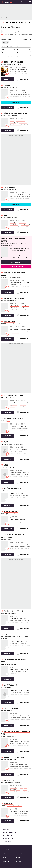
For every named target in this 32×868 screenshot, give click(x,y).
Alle (3, 22)
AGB (17, 849)
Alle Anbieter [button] (8, 107)
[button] (23, 79)
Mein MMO (19, 861)
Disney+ (7, 35)
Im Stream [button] (8, 131)
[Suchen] (21, 2)
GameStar (19, 857)
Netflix (12, 35)
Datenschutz (7, 853)
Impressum (6, 849)
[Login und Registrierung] (25, 2)
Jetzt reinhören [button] (16, 262)
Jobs (4, 857)
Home (3, 18)
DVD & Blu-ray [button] (8, 79)
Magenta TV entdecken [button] (15, 267)
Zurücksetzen (25, 39)
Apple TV (17, 35)
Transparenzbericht (21, 853)
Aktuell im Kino (11, 22)
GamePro (6, 861)
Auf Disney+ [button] (15, 102)
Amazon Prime (24, 35)
